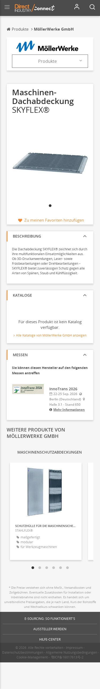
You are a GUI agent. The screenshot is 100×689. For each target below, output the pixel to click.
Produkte (47, 61)
